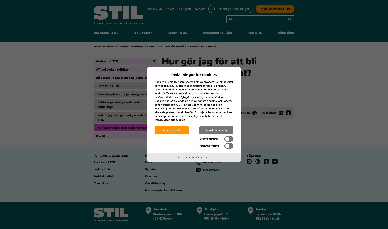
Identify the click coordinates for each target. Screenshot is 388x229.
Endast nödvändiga (216, 130)
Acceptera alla (172, 130)
